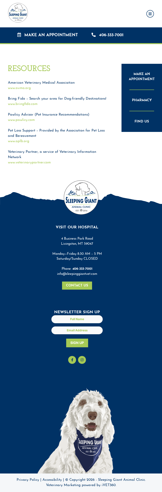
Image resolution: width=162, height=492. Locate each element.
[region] (81, 482)
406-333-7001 (110, 35)
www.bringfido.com (23, 104)
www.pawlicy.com (21, 120)
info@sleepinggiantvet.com (77, 274)
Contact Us (77, 285)
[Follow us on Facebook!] (72, 360)
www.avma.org (19, 88)
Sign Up (77, 343)
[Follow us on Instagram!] (82, 360)
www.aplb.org (18, 141)
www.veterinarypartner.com (29, 162)
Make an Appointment (50, 35)
